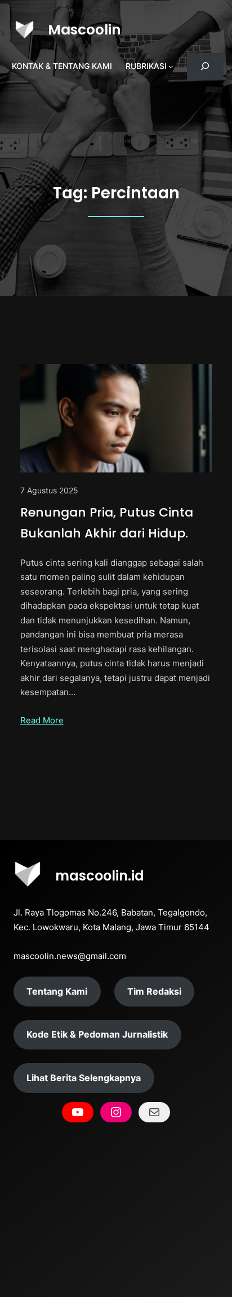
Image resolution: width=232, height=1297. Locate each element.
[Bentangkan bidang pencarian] (205, 66)
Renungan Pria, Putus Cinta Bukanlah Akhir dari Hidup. (106, 523)
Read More (42, 720)
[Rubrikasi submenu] (170, 66)
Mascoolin (84, 30)
